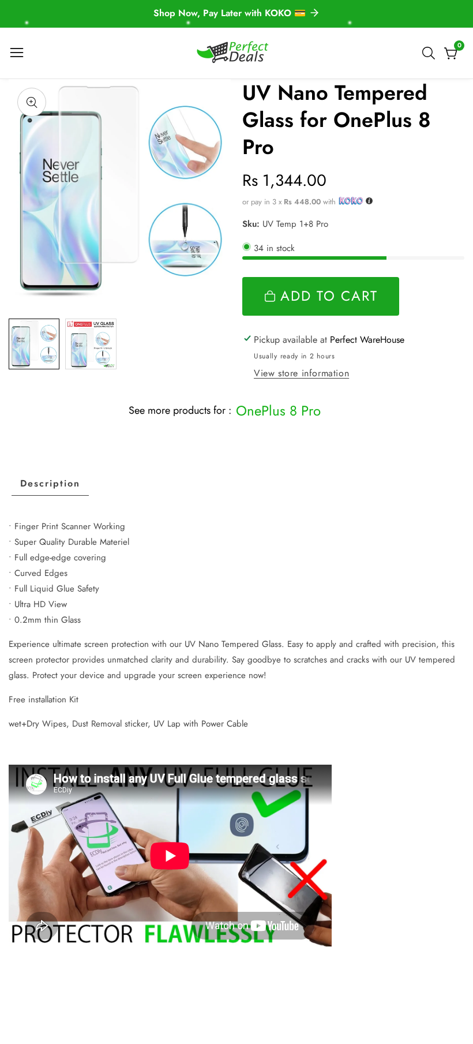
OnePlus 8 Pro (278, 411)
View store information (301, 373)
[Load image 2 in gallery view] (90, 344)
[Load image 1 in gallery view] (34, 344)
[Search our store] (431, 53)
